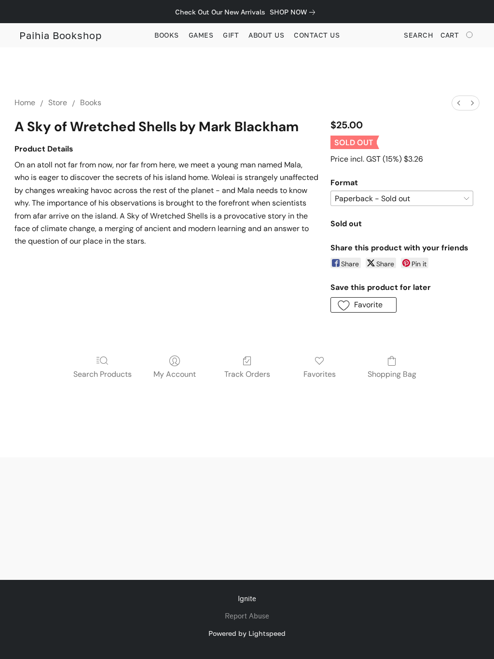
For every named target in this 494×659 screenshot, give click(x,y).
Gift (231, 35)
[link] (294, 12)
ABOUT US (266, 35)
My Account (174, 374)
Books (166, 35)
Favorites (319, 374)
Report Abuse (247, 616)
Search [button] (418, 35)
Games (201, 35)
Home (24, 102)
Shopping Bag (392, 374)
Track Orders (247, 374)
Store (57, 102)
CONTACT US (317, 35)
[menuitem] (459, 103)
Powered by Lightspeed (247, 633)
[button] (60, 35)
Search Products (102, 374)
